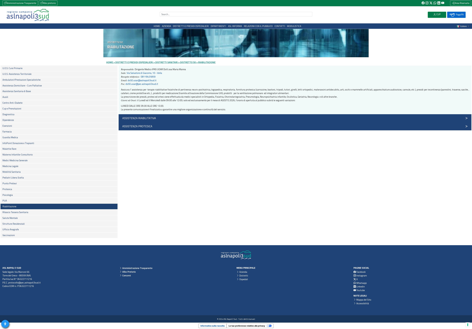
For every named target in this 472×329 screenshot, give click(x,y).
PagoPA (459, 14)
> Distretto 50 (187, 62)
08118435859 (148, 76)
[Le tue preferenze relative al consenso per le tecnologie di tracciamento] (467, 324)
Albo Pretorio (129, 271)
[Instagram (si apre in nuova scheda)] (427, 3)
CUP (438, 14)
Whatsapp (361, 283)
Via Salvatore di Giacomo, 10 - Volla (144, 73)
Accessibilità (362, 303)
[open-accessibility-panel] (5, 324)
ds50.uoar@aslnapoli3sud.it (142, 80)
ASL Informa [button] (235, 26)
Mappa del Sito (363, 299)
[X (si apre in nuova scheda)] (430, 3)
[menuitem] (59, 68)
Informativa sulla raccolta (212, 326)
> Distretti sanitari (165, 62)
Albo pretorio (49, 3)
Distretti (243, 275)
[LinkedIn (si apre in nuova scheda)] (438, 3)
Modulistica (294, 26)
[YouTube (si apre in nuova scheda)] (442, 3)
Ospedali (243, 279)
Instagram (361, 275)
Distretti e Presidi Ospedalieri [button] (191, 26)
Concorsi (126, 275)
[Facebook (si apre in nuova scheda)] (423, 3)
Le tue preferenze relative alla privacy (247, 326)
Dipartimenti (218, 26)
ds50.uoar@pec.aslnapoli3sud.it (142, 84)
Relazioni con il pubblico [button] (258, 26)
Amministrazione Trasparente (21, 3)
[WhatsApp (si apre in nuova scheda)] (434, 3)
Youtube (360, 290)
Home (157, 26)
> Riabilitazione (205, 62)
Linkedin (360, 286)
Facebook (361, 272)
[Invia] (309, 14)
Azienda (243, 272)
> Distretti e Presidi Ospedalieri (133, 62)
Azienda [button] (166, 26)
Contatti (280, 26)
